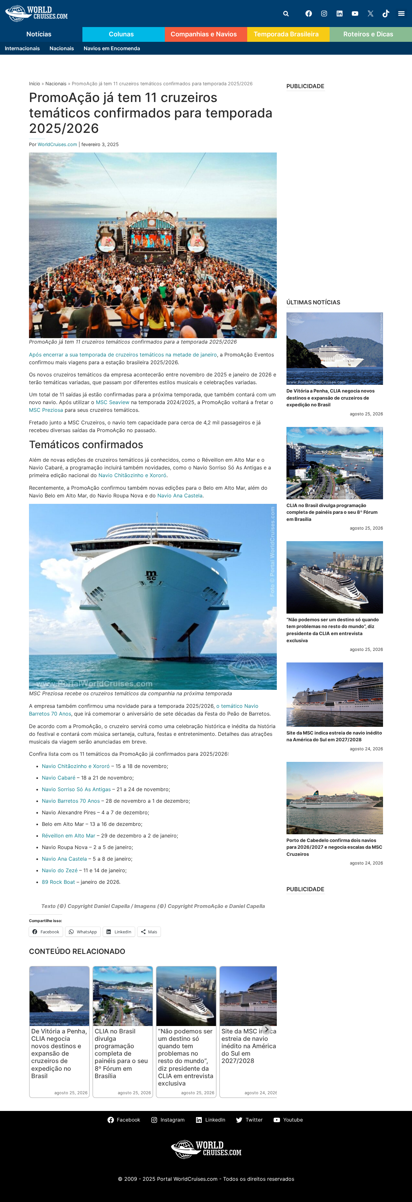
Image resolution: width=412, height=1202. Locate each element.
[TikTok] (386, 13)
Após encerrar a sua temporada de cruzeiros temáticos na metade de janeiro (123, 354)
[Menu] (401, 13)
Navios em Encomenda (112, 48)
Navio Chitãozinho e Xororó (132, 475)
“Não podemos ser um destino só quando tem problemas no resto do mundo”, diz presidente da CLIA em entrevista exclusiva (185, 1057)
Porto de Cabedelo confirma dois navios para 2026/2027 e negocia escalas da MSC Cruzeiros (334, 847)
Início (34, 83)
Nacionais (62, 48)
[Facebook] (309, 13)
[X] (370, 13)
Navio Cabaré (58, 777)
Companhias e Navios (204, 34)
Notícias (39, 34)
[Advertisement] (334, 192)
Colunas (121, 34)
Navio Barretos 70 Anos (71, 801)
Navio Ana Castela (179, 495)
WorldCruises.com (58, 144)
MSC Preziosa (46, 410)
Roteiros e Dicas (368, 34)
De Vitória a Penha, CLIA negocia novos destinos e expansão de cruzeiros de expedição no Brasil (59, 1053)
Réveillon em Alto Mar (68, 835)
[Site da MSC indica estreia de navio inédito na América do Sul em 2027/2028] (334, 694)
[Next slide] (266, 1029)
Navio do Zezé (60, 870)
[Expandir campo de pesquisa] (285, 13)
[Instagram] (324, 13)
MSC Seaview (112, 402)
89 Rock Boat (58, 882)
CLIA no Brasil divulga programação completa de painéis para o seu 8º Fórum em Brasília (121, 1053)
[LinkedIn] (339, 13)
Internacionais (22, 48)
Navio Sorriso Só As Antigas (76, 789)
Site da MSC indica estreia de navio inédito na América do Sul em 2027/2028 (248, 1046)
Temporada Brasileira (286, 34)
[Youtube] (355, 13)
